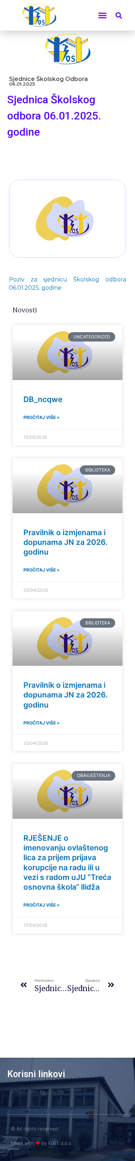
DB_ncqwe (42, 399)
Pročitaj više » (41, 417)
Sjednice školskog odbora (48, 79)
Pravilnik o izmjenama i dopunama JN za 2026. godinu (65, 542)
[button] (102, 15)
